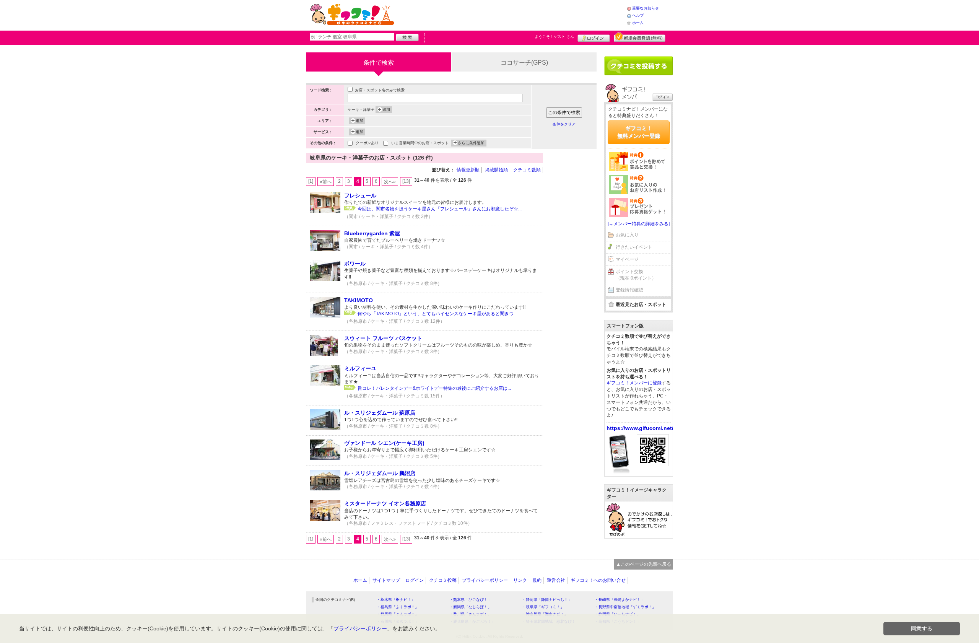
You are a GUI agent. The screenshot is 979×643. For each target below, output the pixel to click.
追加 (386, 109)
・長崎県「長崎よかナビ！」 (619, 599)
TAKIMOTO (358, 300)
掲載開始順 (496, 170)
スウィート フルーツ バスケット (383, 338)
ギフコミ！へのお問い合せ (598, 580)
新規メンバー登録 (639, 37)
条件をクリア (564, 124)
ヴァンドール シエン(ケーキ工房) (384, 443)
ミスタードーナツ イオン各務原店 (385, 503)
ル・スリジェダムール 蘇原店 (379, 413)
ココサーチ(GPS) (524, 62)
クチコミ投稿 (443, 580)
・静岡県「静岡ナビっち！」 (547, 599)
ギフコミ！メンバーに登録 (634, 383)
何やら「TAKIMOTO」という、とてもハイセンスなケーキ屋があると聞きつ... (437, 313)
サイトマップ (386, 580)
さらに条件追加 (471, 143)
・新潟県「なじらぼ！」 (470, 607)
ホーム (638, 23)
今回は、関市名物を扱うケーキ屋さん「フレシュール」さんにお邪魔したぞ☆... (440, 209)
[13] (406, 181)
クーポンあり (367, 143)
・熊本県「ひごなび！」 (470, 599)
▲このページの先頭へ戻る (643, 564)
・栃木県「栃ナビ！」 (396, 599)
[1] (310, 181)
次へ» (390, 181)
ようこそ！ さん (554, 36)
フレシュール (360, 195)
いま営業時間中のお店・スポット (420, 143)
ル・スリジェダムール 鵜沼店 (379, 473)
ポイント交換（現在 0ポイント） (636, 275)
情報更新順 (468, 170)
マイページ (627, 259)
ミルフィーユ (360, 368)
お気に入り (627, 235)
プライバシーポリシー (485, 580)
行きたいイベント (634, 247)
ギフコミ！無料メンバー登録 (638, 132)
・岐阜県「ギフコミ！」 (543, 607)
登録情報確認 (629, 290)
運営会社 (556, 580)
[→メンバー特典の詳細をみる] (639, 223)
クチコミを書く (638, 65)
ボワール (355, 263)
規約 (537, 580)
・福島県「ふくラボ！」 (398, 607)
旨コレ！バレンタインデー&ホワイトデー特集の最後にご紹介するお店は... (434, 388)
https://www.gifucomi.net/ (640, 428)
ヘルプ (638, 15)
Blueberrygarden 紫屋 (372, 233)
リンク (520, 580)
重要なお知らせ (645, 8)
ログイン (593, 37)
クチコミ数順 (527, 170)
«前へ (326, 181)
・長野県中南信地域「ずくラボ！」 (625, 607)
